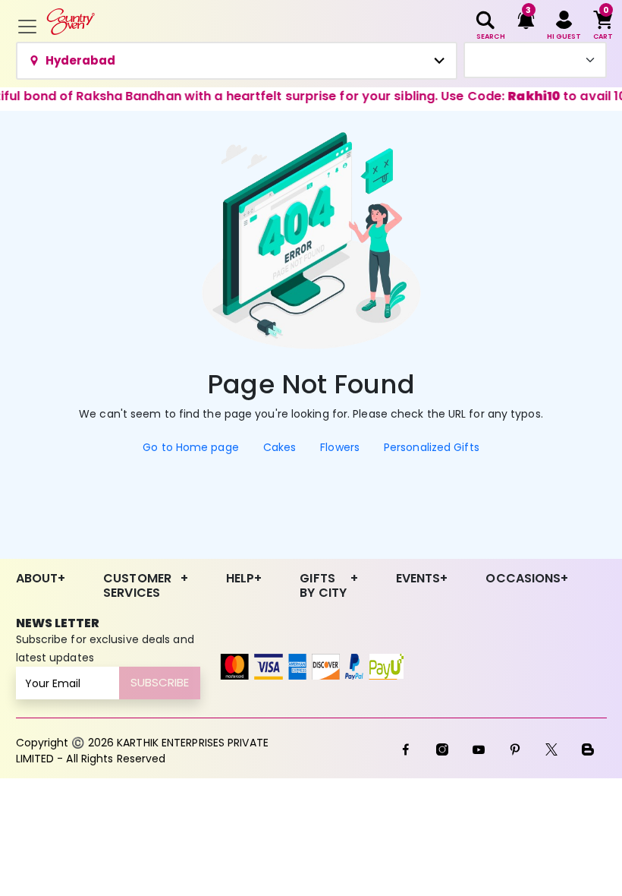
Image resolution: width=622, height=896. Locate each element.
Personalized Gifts (431, 447)
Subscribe (159, 682)
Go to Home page (191, 447)
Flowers (340, 447)
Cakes (280, 447)
